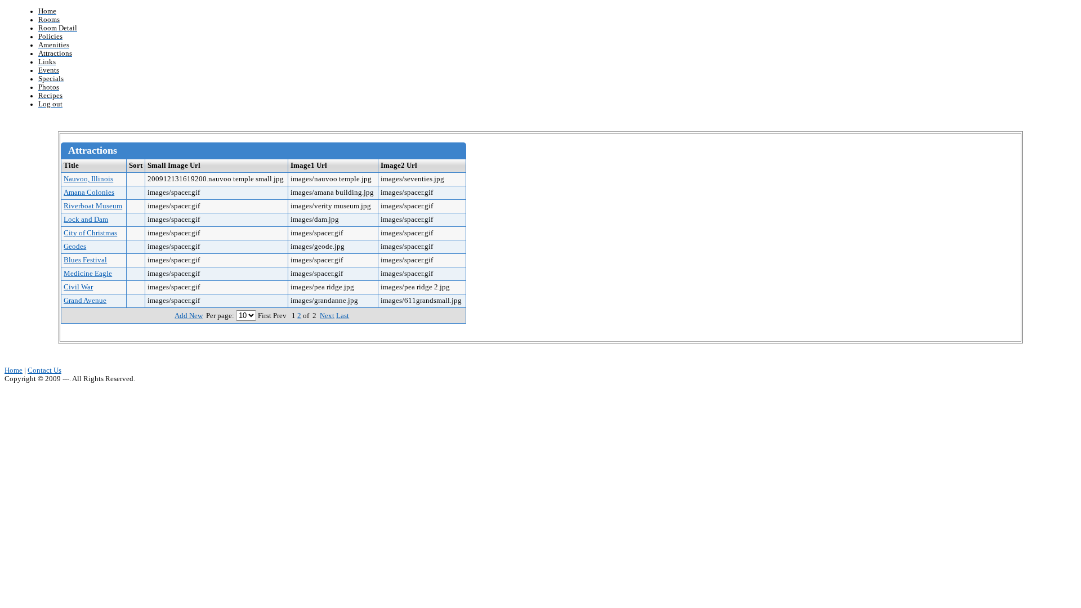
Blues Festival (85, 260)
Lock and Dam (86, 219)
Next (327, 316)
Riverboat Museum (93, 206)
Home (14, 370)
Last (342, 316)
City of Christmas (90, 233)
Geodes (75, 247)
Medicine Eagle (88, 274)
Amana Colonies (89, 192)
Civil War (78, 287)
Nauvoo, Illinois (88, 179)
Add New (189, 316)
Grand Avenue (85, 301)
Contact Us (44, 370)
